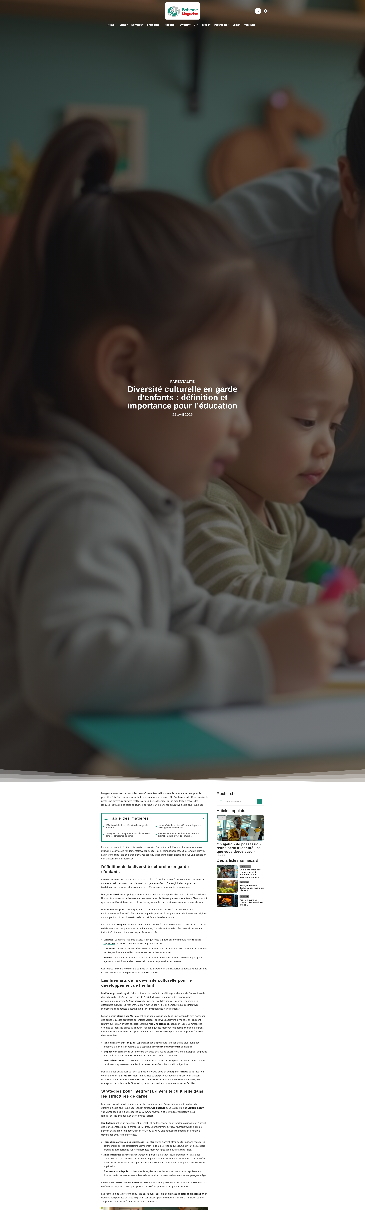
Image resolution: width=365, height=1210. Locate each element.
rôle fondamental (179, 797)
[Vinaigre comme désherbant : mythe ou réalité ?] (227, 886)
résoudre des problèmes (166, 1046)
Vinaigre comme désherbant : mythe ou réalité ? (252, 888)
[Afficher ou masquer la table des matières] (177, 818)
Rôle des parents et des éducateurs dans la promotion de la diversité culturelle (178, 834)
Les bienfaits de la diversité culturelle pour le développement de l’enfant (179, 826)
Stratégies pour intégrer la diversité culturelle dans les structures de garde (128, 834)
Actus (222, 818)
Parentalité (182, 382)
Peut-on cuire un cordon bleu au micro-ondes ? (251, 902)
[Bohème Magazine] (182, 11)
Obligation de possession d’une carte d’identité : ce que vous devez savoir (239, 847)
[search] (258, 11)
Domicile (244, 882)
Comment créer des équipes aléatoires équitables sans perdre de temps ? (250, 873)
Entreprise (245, 866)
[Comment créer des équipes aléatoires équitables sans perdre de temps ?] (227, 871)
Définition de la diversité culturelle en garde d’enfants (127, 826)
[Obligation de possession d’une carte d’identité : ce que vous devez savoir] (240, 828)
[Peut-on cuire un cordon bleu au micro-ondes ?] (227, 900)
